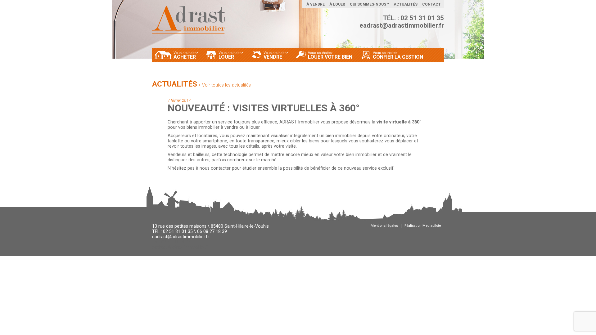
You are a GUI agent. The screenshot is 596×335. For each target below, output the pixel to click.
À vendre (315, 4)
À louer (337, 4)
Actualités (406, 4)
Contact (431, 4)
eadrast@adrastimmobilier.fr (401, 25)
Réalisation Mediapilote (422, 226)
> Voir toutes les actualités (224, 85)
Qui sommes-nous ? (369, 4)
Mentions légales (384, 226)
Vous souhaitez (186, 55)
